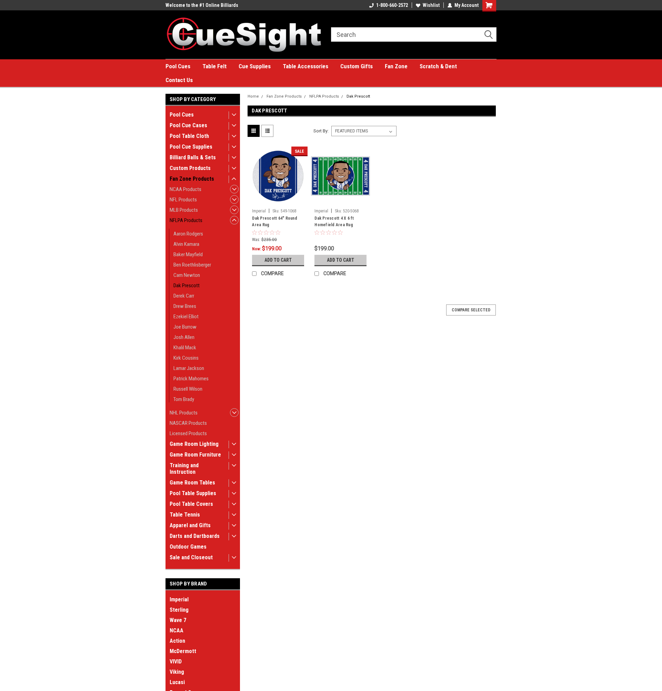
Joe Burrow (185, 327)
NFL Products (183, 200)
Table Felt (214, 66)
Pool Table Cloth (189, 136)
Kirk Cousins (186, 358)
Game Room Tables (192, 482)
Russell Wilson (187, 389)
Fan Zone (396, 66)
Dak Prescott (186, 285)
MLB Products (184, 210)
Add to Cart (278, 260)
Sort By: (321, 130)
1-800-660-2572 (392, 5)
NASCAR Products (188, 423)
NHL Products (184, 413)
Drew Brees (184, 306)
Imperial (179, 599)
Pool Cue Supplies (191, 146)
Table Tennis (185, 514)
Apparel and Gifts (190, 525)
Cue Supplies (255, 66)
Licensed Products (188, 433)
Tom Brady (183, 399)
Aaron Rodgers (188, 234)
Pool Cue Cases (188, 125)
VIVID (176, 661)
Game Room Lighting (194, 444)
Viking (177, 672)
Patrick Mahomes (191, 378)
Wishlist (431, 5)
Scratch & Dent (438, 66)
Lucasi (177, 682)
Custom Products (190, 168)
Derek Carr (183, 296)
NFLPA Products (186, 220)
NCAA (176, 630)
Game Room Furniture (195, 454)
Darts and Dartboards (195, 536)
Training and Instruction (184, 468)
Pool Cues (178, 66)
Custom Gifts (356, 66)
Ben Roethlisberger (192, 265)
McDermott (183, 651)
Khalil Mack (184, 347)
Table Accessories (305, 66)
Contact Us (179, 80)
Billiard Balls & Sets (193, 157)
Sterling (179, 610)
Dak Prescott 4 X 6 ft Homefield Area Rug (334, 221)
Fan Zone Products (192, 179)
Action (177, 641)
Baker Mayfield (188, 254)
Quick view (278, 200)
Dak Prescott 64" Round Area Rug (274, 221)
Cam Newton (186, 275)
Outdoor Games (188, 546)
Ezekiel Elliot (186, 316)
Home (253, 96)
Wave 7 (178, 620)
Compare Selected (471, 310)
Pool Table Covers (191, 504)
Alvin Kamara (186, 244)
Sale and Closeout (191, 557)
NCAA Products (185, 189)
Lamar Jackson (188, 368)
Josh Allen (183, 337)
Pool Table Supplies (193, 493)
